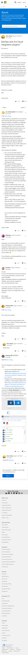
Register (19, 2)
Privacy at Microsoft (5, 630)
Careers (3, 623)
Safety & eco (4, 651)
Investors (3, 632)
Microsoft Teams (5, 586)
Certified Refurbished (6, 537)
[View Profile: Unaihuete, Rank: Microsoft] (3, 356)
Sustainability (4, 640)
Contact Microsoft (10, 647)
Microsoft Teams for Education (7, 554)
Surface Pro (4, 500)
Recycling (10, 651)
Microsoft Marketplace (6, 610)
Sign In (24, 2)
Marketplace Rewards (6, 613)
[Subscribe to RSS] (19, 493)
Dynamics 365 (4, 578)
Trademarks (18, 649)
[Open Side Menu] (2, 2)
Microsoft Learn (5, 603)
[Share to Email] (22, 493)
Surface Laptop (4, 502)
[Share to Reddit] (14, 493)
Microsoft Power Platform (6, 583)
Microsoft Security (5, 576)
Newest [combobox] (23, 107)
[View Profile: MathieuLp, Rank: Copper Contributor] (3, 236)
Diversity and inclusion (6, 635)
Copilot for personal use (6, 510)
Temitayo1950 (9, 305)
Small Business (4, 591)
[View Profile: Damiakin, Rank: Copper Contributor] (3, 268)
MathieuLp (8, 235)
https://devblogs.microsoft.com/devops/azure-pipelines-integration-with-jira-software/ (15, 375)
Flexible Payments (5, 542)
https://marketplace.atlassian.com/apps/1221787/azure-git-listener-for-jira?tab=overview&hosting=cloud (15, 384)
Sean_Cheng (9, 36)
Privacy (16, 647)
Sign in (8, 475)
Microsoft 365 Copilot (6, 588)
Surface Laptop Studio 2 (6, 505)
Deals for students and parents (8, 564)
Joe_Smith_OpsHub (10, 112)
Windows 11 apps (5, 517)
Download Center (5, 527)
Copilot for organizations (6, 507)
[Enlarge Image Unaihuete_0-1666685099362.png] (14, 406)
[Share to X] (11, 493)
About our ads (16, 651)
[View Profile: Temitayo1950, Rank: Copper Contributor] (3, 306)
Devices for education (6, 551)
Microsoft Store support (6, 529)
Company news (5, 628)
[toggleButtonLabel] (26, 7)
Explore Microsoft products (7, 515)
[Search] (15, 2)
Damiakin (7, 267)
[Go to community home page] (5, 2)
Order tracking (4, 534)
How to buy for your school (7, 559)
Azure (4, 6)
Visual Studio (4, 615)
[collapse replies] (14, 110)
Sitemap (3, 647)
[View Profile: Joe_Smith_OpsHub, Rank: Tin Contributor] (3, 112)
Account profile (5, 524)
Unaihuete (8, 355)
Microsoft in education (6, 549)
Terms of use (12, 649)
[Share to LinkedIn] (6, 493)
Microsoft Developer (6, 600)
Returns (3, 532)
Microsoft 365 (4, 581)
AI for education (5, 566)
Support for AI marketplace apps (8, 605)
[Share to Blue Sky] (16, 493)
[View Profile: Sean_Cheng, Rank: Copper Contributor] (3, 37)
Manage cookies (5, 649)
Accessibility (4, 637)
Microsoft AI (4, 573)
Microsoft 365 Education (6, 556)
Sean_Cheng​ (7, 116)
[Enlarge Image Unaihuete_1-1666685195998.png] (14, 429)
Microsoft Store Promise (6, 539)
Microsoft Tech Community (7, 608)
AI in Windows (4, 512)
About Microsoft (5, 625)
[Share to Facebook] (9, 493)
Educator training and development (8, 561)
